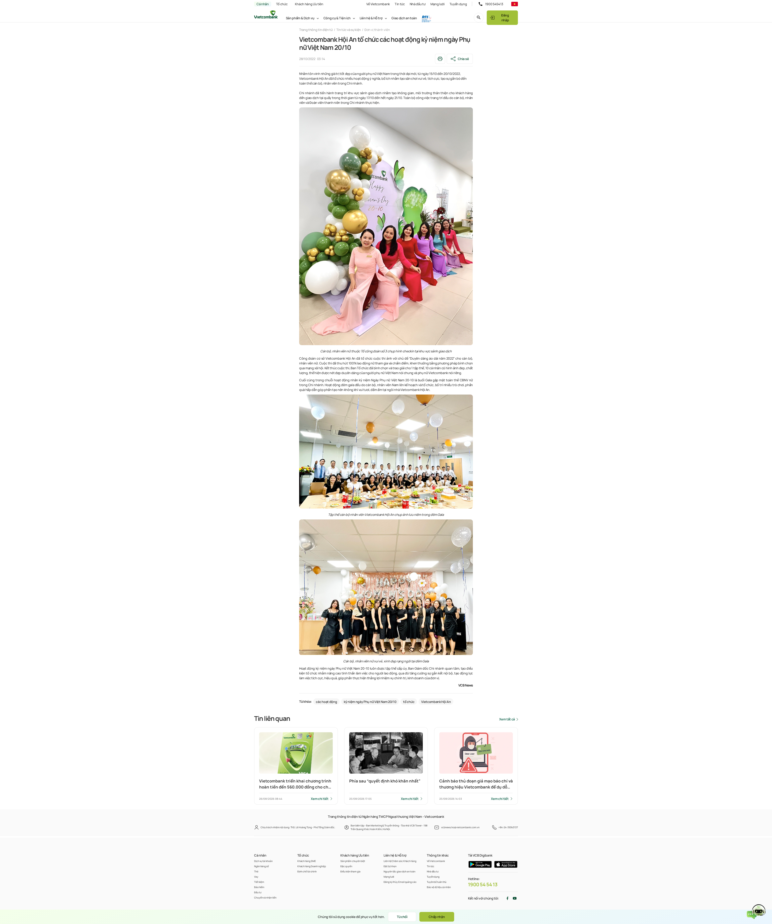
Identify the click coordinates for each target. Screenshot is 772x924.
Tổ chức (282, 4)
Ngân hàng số (261, 866)
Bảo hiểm (259, 887)
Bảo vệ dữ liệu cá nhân (439, 887)
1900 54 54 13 (483, 884)
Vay (256, 876)
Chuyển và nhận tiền (265, 897)
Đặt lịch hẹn (390, 866)
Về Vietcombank (378, 4)
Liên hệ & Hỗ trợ (371, 18)
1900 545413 (494, 4)
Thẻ (256, 871)
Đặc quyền (346, 866)
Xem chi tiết (319, 799)
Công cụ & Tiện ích (337, 18)
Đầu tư (257, 892)
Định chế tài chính (307, 871)
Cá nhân (263, 4)
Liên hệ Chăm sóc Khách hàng (400, 861)
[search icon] (479, 17)
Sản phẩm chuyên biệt (352, 861)
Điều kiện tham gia (350, 871)
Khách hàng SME (306, 861)
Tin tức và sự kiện (348, 30)
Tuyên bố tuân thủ (436, 882)
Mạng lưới (437, 4)
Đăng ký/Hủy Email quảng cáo (400, 882)
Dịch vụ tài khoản (263, 861)
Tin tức (400, 4)
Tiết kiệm (259, 882)
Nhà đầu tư (418, 4)
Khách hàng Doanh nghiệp (311, 866)
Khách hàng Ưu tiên (309, 4)
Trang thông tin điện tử (316, 30)
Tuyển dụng (458, 4)
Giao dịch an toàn (404, 18)
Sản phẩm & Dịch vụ (300, 18)
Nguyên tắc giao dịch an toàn (399, 871)
